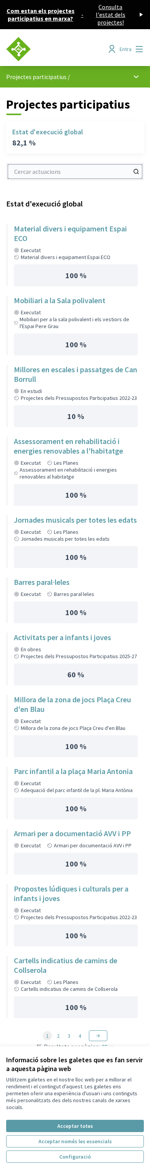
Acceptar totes (75, 1125)
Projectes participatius (36, 77)
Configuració (75, 1156)
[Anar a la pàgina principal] (57, 49)
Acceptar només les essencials (75, 1141)
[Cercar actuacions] (136, 171)
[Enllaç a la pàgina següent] (98, 1035)
